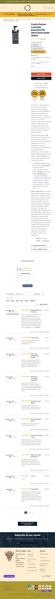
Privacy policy (40, 594)
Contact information (47, 595)
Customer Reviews (45, 560)
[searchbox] (11, 294)
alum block (45, 165)
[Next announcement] (52, 1)
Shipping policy (37, 595)
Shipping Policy (32, 567)
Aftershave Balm (38, 51)
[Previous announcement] (2, 1)
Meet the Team (44, 554)
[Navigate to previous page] (22, 512)
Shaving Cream (37, 48)
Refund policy (32, 594)
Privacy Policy (31, 564)
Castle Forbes (45, 240)
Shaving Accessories (9, 19)
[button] (3, 8)
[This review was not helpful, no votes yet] (47, 332)
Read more (37, 327)
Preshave (36, 45)
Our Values (43, 557)
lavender (32, 300)
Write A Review (27, 285)
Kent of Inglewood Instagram (27, 524)
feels (8, 300)
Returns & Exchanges (30, 554)
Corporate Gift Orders (32, 560)
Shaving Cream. (42, 173)
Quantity (33, 66)
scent (12, 300)
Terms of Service (32, 570)
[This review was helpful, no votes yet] (44, 332)
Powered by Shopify (23, 594)
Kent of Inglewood (15, 594)
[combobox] (25, 294)
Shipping (36, 57)
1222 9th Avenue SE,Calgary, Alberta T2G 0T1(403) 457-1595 (20, 558)
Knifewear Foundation (43, 569)
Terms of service (47, 594)
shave (26, 300)
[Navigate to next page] (32, 512)
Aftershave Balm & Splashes (23, 19)
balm (17, 300)
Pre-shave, (40, 171)
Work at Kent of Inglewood (44, 564)
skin (22, 300)
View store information (41, 87)
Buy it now (41, 78)
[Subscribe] (38, 543)
